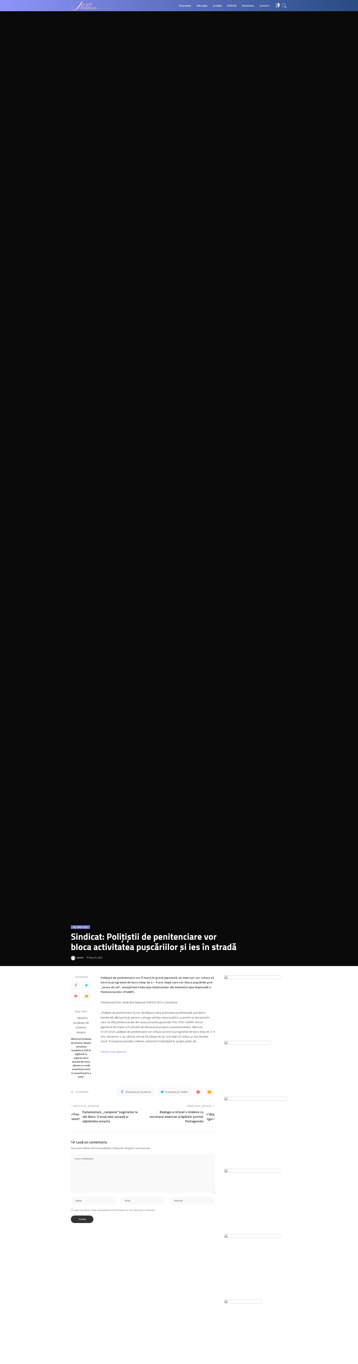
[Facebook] (75, 985)
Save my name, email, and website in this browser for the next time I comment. (115, 1210)
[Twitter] (86, 985)
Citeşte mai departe (113, 1051)
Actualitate (80, 927)
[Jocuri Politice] (84, 5)
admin (80, 958)
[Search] (284, 5)
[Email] (86, 995)
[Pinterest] (75, 995)
